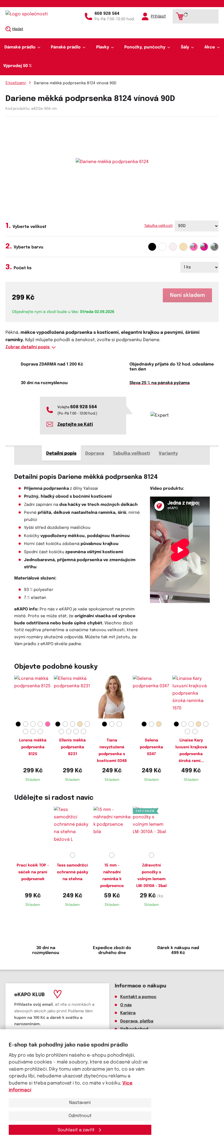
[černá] (152, 247)
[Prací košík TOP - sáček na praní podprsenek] (33, 828)
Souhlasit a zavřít (77, 1130)
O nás (126, 1005)
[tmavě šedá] (214, 247)
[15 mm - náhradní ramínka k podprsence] (112, 828)
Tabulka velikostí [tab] (131, 453)
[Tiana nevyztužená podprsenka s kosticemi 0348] (112, 697)
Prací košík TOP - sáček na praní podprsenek (33, 872)
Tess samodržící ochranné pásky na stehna (72, 872)
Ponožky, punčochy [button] (144, 47)
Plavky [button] (102, 47)
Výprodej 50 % (17, 66)
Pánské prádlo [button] (66, 47)
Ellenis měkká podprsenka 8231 (72, 747)
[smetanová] (173, 247)
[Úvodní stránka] (28, 14)
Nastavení (80, 1102)
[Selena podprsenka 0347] (151, 697)
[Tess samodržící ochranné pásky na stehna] (72, 828)
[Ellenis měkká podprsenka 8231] (72, 697)
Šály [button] (185, 47)
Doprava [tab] (94, 453)
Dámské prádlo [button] (20, 47)
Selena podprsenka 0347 (151, 747)
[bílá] (162, 247)
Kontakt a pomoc (138, 997)
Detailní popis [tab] (61, 453)
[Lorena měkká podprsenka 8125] (33, 697)
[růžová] (194, 247)
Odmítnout (80, 1116)
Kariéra (127, 1013)
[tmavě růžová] (204, 247)
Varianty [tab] (168, 453)
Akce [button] (209, 47)
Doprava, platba (136, 1021)
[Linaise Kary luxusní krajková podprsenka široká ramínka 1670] (191, 697)
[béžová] (183, 247)
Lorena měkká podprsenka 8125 (32, 747)
